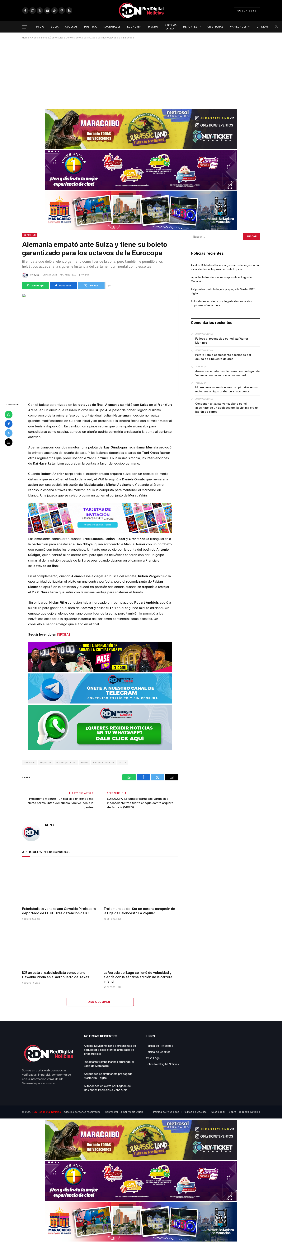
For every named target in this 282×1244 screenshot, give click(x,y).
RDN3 (36, 275)
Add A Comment (100, 1001)
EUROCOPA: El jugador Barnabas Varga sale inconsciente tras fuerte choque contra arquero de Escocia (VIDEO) (140, 803)
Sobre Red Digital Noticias (162, 1064)
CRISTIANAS (215, 26)
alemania (29, 762)
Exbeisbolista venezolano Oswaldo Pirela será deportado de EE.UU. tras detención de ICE (59, 911)
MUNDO (153, 26)
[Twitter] (8, 433)
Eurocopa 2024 (66, 762)
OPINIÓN (262, 26)
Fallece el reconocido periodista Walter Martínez (221, 340)
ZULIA (55, 26)
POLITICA (90, 26)
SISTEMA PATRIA (171, 27)
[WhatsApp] (8, 414)
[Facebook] (8, 424)
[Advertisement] (141, 72)
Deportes (30, 235)
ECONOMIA (134, 26)
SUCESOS (71, 26)
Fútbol (84, 762)
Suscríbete (246, 10)
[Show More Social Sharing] (109, 285)
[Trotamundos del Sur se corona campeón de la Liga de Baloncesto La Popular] (141, 883)
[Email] (8, 442)
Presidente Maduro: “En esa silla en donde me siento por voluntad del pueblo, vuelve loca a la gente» (60, 803)
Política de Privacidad (159, 1045)
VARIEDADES (238, 26)
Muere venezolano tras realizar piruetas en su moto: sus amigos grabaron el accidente (226, 389)
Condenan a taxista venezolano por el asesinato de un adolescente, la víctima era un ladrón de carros (227, 407)
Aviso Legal (153, 1058)
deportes (46, 762)
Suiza (122, 762)
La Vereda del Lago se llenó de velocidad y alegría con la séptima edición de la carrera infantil (138, 977)
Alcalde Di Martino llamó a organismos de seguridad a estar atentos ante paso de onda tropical (110, 1049)
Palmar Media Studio (131, 1111)
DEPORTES (190, 26)
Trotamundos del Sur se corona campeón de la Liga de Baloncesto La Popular (139, 911)
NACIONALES (112, 26)
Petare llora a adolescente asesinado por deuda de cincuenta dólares (223, 356)
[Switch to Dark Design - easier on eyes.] (276, 27)
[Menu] (24, 27)
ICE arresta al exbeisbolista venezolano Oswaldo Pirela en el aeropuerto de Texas (55, 975)
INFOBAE (64, 634)
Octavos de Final (104, 762)
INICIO (40, 26)
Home (25, 37)
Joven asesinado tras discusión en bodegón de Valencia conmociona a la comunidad (227, 373)
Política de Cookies (158, 1051)
